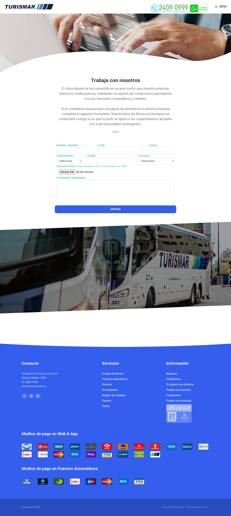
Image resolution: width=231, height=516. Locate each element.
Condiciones (173, 395)
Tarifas (106, 406)
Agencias (171, 374)
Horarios (107, 385)
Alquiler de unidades (114, 395)
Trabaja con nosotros (178, 390)
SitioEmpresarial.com (197, 507)
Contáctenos (173, 379)
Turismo (106, 401)
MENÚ (223, 7)
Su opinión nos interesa (179, 385)
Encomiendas (110, 390)
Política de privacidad (178, 401)
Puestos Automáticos (115, 379)
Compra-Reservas (112, 374)
